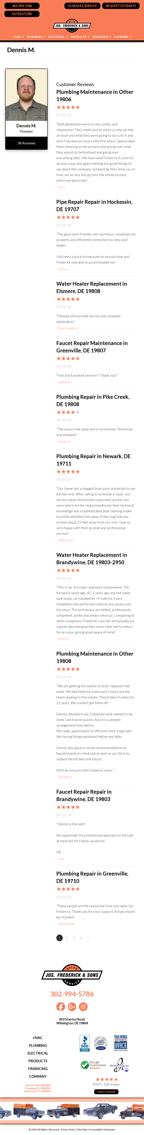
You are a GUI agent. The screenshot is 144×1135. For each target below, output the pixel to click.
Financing (100, 36)
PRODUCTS (37, 1061)
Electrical (56, 36)
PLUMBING (38, 1045)
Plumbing (34, 36)
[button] (23, 36)
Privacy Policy (68, 1129)
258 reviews (112, 1084)
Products (78, 36)
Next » (88, 938)
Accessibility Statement (102, 1129)
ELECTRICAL (38, 1053)
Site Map (82, 1129)
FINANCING (38, 1068)
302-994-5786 (72, 994)
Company (121, 36)
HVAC (17, 36)
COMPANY (38, 1076)
